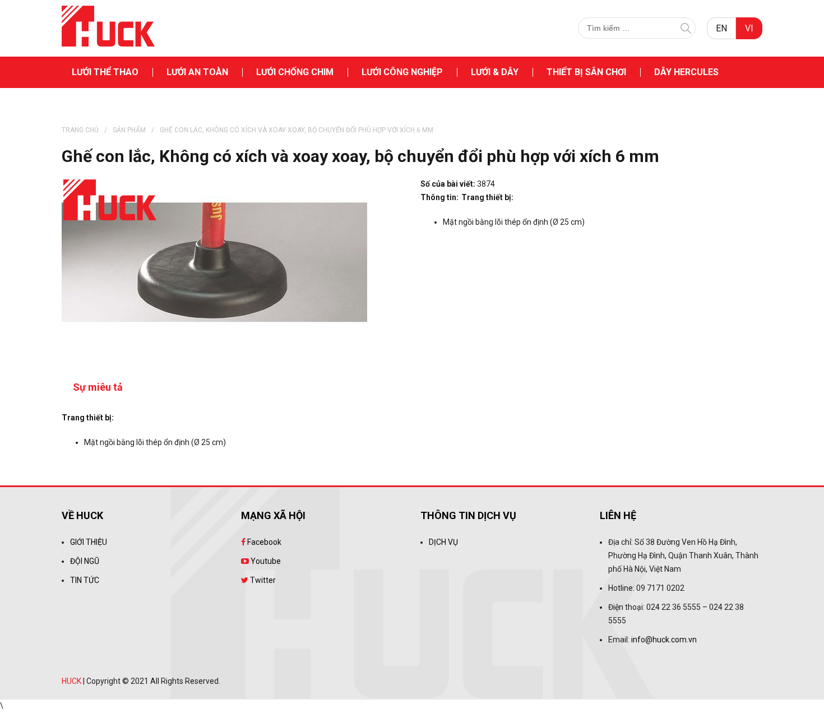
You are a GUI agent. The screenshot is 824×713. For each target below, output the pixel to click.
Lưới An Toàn (197, 72)
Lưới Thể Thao (105, 72)
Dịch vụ (443, 542)
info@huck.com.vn (664, 639)
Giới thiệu (88, 542)
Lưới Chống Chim (295, 72)
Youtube (265, 561)
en (721, 28)
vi (749, 28)
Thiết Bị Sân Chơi (586, 72)
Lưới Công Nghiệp (402, 72)
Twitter (262, 580)
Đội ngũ (84, 561)
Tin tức (84, 580)
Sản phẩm (129, 130)
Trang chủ (80, 130)
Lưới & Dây (495, 72)
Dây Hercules (686, 72)
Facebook (263, 542)
